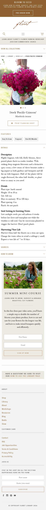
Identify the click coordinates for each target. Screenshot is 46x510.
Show (4, 424)
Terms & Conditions (10, 449)
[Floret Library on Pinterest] (11, 495)
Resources (6, 412)
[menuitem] (23, 49)
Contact (5, 438)
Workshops (6, 409)
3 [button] (25, 107)
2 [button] (23, 107)
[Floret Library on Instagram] (7, 495)
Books (4, 420)
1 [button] (20, 107)
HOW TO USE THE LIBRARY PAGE (25, 376)
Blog (4, 416)
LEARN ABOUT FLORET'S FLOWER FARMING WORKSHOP (23, 39)
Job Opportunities (9, 445)
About (4, 405)
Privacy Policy (7, 452)
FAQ (3, 441)
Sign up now (23, 353)
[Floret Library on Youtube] (15, 495)
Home (3, 56)
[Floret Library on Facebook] (3, 495)
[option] (23, 82)
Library (10, 56)
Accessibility (7, 456)
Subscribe (23, 489)
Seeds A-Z (19, 56)
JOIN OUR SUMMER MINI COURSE (23, 42)
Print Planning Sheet (24, 123)
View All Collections (10, 48)
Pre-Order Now (23, 13)
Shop (4, 398)
